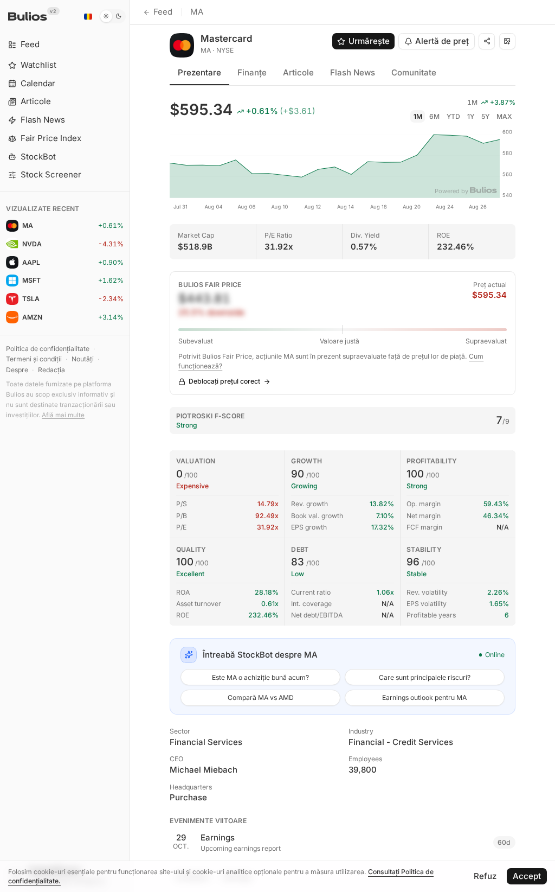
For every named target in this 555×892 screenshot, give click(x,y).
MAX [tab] (504, 116)
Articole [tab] (298, 72)
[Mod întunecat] (112, 16)
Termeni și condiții (34, 359)
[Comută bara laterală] (130, 446)
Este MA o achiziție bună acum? (260, 677)
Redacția (51, 370)
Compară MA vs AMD (261, 697)
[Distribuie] (487, 41)
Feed (162, 12)
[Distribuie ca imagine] (507, 41)
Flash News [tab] (352, 72)
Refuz (485, 876)
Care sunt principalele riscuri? (424, 677)
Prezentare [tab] (199, 72)
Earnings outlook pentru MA (424, 697)
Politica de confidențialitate (47, 349)
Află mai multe (63, 415)
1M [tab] (418, 116)
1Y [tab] (470, 116)
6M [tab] (434, 116)
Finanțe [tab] (252, 72)
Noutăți (83, 359)
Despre (17, 370)
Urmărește (369, 41)
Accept (527, 876)
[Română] (88, 16)
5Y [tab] (485, 116)
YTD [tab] (453, 116)
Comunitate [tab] (413, 72)
